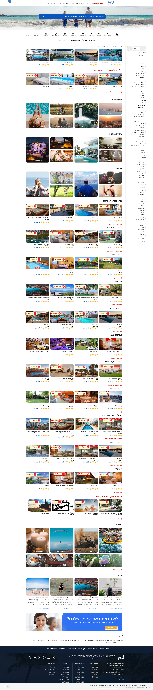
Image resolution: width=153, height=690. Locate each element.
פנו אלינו (109, 642)
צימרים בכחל (81, 671)
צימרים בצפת (80, 676)
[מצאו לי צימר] (74, 622)
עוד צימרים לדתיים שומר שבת (114, 251)
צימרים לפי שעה (65, 676)
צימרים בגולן (95, 676)
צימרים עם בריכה (65, 683)
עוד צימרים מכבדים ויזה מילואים (114, 224)
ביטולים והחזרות (92, 649)
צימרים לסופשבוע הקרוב (97, 3)
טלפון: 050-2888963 (119, 667)
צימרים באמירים (80, 666)
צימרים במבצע (66, 666)
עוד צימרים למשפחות (116, 412)
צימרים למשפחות (70, 3)
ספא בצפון (52, 671)
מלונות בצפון (52, 674)
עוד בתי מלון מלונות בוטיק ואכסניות (113, 439)
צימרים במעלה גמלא (79, 683)
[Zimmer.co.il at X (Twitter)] (35, 656)
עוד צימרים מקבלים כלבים (115, 278)
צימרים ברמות (80, 679)
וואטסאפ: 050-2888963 (118, 669)
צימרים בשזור (81, 669)
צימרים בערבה (94, 673)
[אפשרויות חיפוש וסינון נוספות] (57, 24)
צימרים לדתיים (66, 671)
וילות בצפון (52, 668)
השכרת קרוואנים (61, 3)
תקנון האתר (81, 649)
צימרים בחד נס (80, 668)
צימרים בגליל (95, 678)
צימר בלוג (62, 649)
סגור (8, 686)
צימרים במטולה (80, 673)
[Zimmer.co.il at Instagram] (48, 656)
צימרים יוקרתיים (65, 669)
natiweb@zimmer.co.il (118, 674)
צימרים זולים (66, 668)
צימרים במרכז (95, 668)
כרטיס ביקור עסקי (52, 649)
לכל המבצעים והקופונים (114, 519)
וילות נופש (52, 666)
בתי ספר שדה (66, 681)
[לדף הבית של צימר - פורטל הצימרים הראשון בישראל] (121, 657)
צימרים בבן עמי (80, 674)
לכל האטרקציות (116, 569)
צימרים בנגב (95, 671)
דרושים (122, 681)
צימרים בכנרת (95, 674)
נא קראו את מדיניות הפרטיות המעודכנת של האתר (110, 688)
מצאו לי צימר (53, 3)
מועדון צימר (121, 679)
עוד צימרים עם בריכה (116, 331)
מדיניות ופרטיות (104, 649)
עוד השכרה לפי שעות (116, 358)
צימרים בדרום (95, 669)
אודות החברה (120, 677)
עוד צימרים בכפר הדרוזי (115, 465)
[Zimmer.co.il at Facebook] (53, 656)
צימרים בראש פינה (79, 678)
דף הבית (121, 676)
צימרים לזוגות (79, 3)
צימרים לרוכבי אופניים (64, 679)
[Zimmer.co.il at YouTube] (44, 656)
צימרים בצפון (86, 3)
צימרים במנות (80, 681)
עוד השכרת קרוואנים (116, 305)
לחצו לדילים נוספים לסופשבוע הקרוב (111, 92)
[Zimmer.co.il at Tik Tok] (30, 656)
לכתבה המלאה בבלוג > (43, 608)
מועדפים (47, 3)
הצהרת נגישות (71, 649)
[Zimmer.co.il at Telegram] (39, 656)
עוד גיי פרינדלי (117, 492)
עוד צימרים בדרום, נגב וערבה (114, 385)
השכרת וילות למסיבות (50, 669)
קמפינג (67, 678)
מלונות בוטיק (52, 673)
